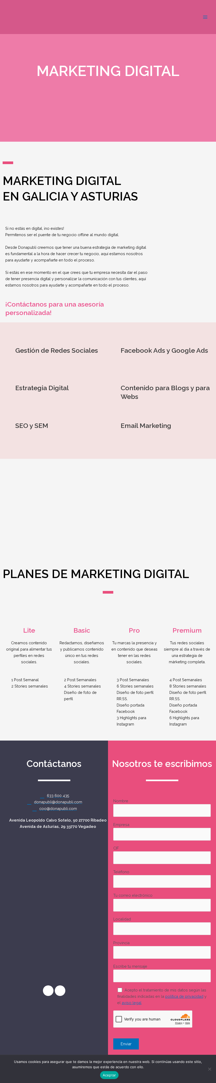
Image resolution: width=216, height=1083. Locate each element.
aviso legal (131, 1002)
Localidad (122, 919)
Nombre (120, 801)
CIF (116, 848)
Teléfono (121, 872)
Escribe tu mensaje (130, 966)
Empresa (121, 824)
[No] (209, 1069)
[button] (5, 501)
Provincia (121, 943)
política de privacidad (184, 996)
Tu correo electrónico (133, 895)
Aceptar (109, 1075)
